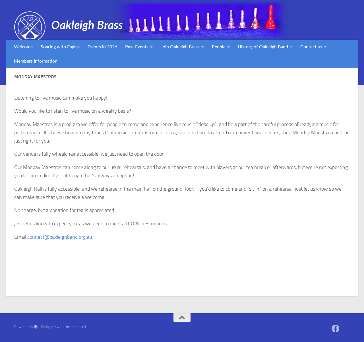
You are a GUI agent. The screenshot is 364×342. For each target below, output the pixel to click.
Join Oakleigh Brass (180, 47)
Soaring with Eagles (60, 47)
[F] (346, 329)
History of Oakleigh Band (263, 47)
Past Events (136, 47)
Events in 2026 (102, 47)
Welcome (23, 47)
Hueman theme (83, 327)
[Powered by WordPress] (36, 327)
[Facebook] (336, 329)
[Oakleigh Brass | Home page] (30, 27)
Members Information (35, 61)
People (219, 47)
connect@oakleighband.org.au (59, 237)
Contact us (311, 47)
